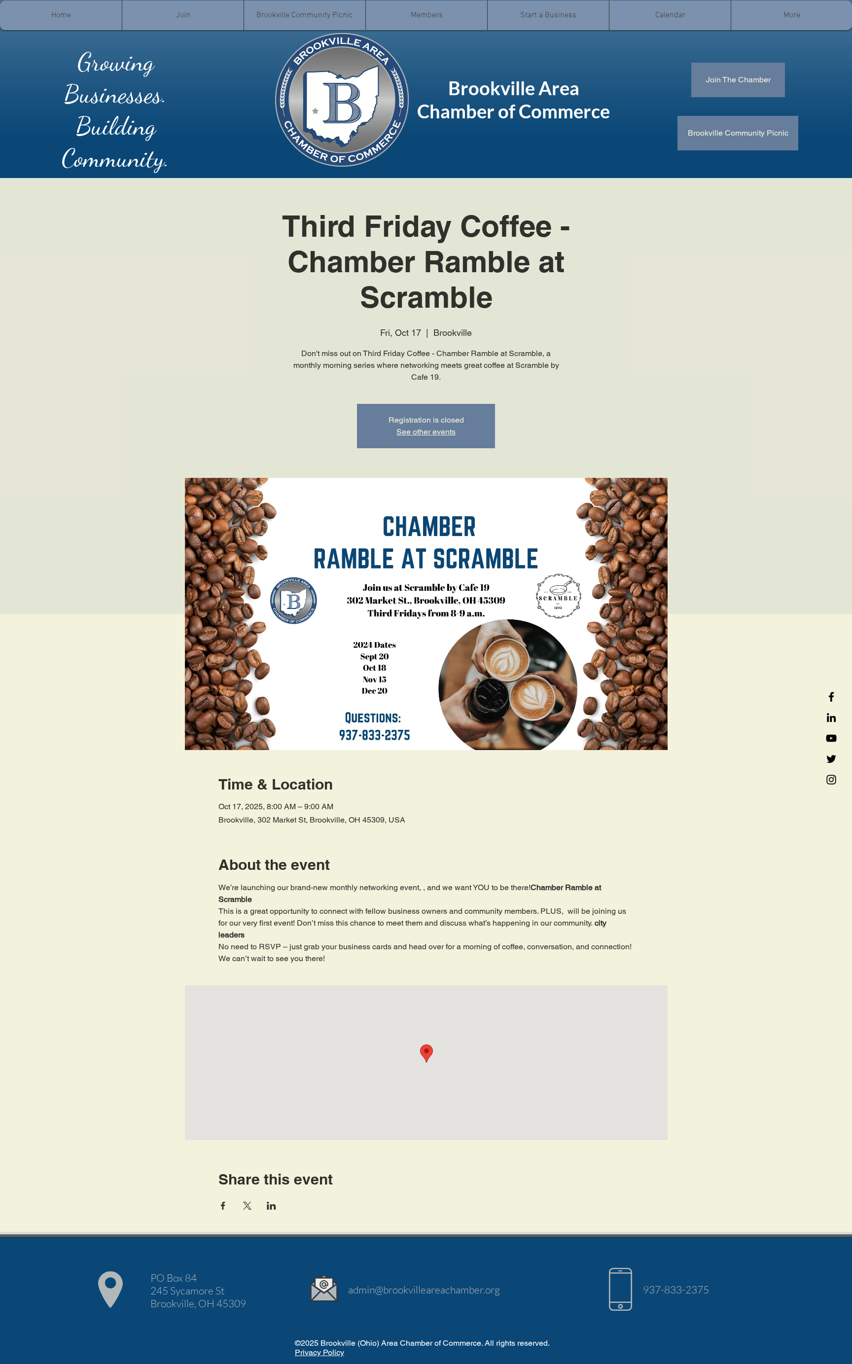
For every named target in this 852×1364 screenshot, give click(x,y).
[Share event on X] (247, 1206)
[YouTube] (831, 738)
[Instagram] (831, 779)
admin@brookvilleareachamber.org (424, 1289)
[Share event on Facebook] (223, 1206)
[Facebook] (831, 696)
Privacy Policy (319, 1352)
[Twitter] (831, 759)
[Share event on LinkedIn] (271, 1206)
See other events (426, 431)
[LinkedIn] (831, 717)
